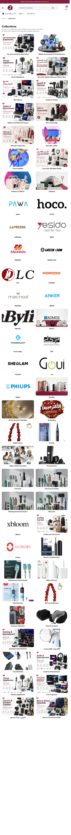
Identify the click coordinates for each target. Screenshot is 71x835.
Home (3, 18)
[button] (3, 8)
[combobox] (38, 8)
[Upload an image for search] (53, 8)
